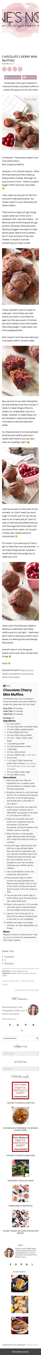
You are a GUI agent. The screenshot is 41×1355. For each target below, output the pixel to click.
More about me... (9, 1018)
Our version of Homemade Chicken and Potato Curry (20, 1129)
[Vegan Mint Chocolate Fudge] (20, 1168)
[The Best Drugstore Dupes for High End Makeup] (20, 1218)
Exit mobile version (20, 1352)
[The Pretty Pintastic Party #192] (20, 1143)
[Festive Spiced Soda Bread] (19, 1325)
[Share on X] (9, 69)
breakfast (14, 973)
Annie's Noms (20, 19)
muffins (4, 976)
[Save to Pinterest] (15, 69)
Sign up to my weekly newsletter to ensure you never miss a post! (18, 673)
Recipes (25, 971)
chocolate (26, 973)
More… (24, 1257)
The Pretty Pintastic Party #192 (20, 1155)
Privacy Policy (33, 1345)
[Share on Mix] (20, 69)
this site (6, 937)
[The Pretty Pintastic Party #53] (20, 1090)
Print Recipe (31, 77)
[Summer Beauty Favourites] (20, 1193)
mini (34, 973)
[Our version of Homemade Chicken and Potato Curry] (20, 1115)
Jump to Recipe (14, 77)
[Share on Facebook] (4, 69)
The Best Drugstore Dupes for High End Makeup (20, 1232)
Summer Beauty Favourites (20, 1206)
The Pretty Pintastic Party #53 (20, 1103)
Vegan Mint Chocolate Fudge (20, 1180)
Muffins (19, 971)
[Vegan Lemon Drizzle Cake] (19, 1304)
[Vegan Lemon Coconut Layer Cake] (19, 1283)
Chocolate (13, 971)
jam (30, 973)
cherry (20, 973)
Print (8, 686)
